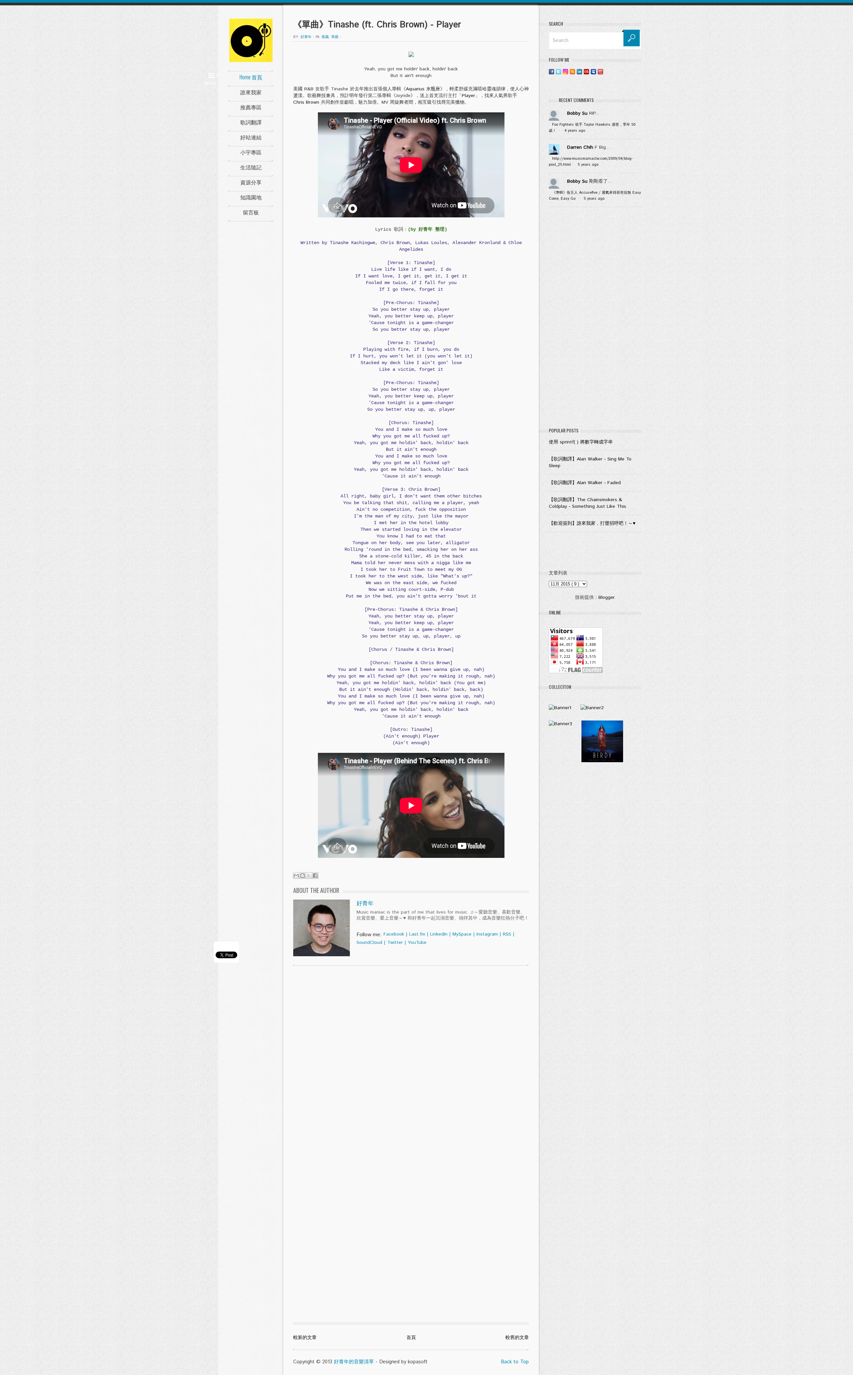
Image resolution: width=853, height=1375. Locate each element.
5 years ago (588, 164)
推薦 (325, 37)
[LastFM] (586, 71)
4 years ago (574, 130)
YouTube (417, 942)
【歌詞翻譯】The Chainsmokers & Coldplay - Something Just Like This (587, 503)
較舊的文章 (517, 1337)
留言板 (251, 212)
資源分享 (251, 182)
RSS (507, 934)
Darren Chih (580, 147)
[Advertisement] (595, 319)
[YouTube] (600, 71)
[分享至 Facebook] (315, 875)
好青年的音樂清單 (354, 1361)
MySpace (461, 934)
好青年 (365, 904)
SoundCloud (369, 942)
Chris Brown (306, 102)
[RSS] (572, 71)
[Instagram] (565, 71)
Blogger (606, 597)
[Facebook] (551, 71)
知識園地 (251, 197)
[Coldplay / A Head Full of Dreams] (592, 708)
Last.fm (417, 934)
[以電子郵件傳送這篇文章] (296, 875)
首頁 (411, 1337)
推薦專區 (251, 107)
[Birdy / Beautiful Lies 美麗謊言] (602, 761)
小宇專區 (251, 152)
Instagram (487, 934)
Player (468, 95)
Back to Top (515, 1361)
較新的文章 (305, 1337)
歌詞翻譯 (251, 122)
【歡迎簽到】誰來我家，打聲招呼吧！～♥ (592, 523)
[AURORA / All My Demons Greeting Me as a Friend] (560, 708)
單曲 (335, 37)
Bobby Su (577, 113)
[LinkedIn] (579, 71)
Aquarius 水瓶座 (423, 89)
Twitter (395, 942)
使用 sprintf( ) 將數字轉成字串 (581, 442)
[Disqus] (411, 1056)
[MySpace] (593, 71)
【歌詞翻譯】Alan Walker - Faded (585, 482)
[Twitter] (558, 71)
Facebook (394, 934)
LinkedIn (438, 934)
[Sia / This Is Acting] (560, 724)
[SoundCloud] (607, 71)
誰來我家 (251, 92)
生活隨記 (251, 167)
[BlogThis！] (302, 875)
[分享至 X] (309, 875)
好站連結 (251, 137)
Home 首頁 (251, 77)
